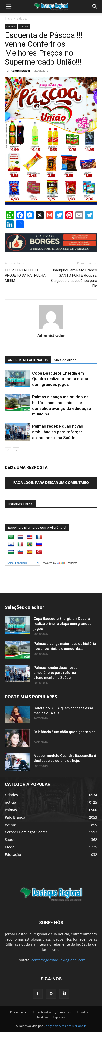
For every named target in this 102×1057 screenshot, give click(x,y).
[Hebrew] (11, 544)
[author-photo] (51, 328)
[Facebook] (38, 994)
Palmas (24, 26)
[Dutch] (20, 536)
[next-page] (16, 450)
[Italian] (20, 544)
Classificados (42, 1012)
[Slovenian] (20, 551)
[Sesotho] (11, 551)
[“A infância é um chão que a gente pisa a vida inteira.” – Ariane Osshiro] (17, 738)
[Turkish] (39, 551)
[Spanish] (30, 551)
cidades (22, 18)
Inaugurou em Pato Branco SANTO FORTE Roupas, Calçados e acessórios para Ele (74, 278)
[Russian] (39, 544)
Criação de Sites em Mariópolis (65, 1026)
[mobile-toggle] (8, 6)
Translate (71, 562)
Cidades (82, 1012)
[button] (95, 6)
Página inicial (19, 1012)
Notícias (42, 1017)
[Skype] (64, 994)
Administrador (20, 70)
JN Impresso (64, 1012)
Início (8, 18)
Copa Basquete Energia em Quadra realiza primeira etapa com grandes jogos (60, 379)
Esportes (59, 1017)
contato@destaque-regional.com (58, 960)
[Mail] (51, 994)
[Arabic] (11, 536)
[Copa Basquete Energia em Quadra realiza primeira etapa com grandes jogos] (17, 378)
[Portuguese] (30, 544)
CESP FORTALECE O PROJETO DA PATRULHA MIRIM (25, 275)
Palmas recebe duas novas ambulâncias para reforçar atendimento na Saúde (57, 432)
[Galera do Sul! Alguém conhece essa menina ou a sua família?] (17, 714)
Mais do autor (65, 360)
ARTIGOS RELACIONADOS (28, 360)
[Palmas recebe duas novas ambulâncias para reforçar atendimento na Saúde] (17, 432)
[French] (39, 536)
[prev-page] (8, 450)
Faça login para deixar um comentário (51, 482)
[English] (30, 536)
